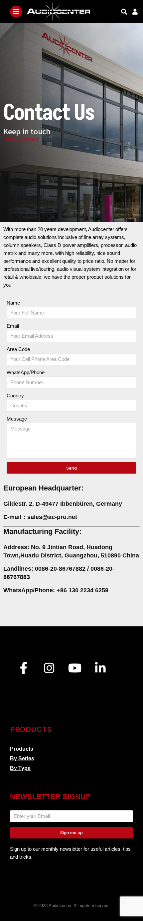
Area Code (18, 349)
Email (13, 326)
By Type (20, 768)
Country (15, 395)
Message (17, 419)
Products (21, 749)
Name (13, 303)
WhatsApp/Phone (26, 372)
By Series (22, 758)
